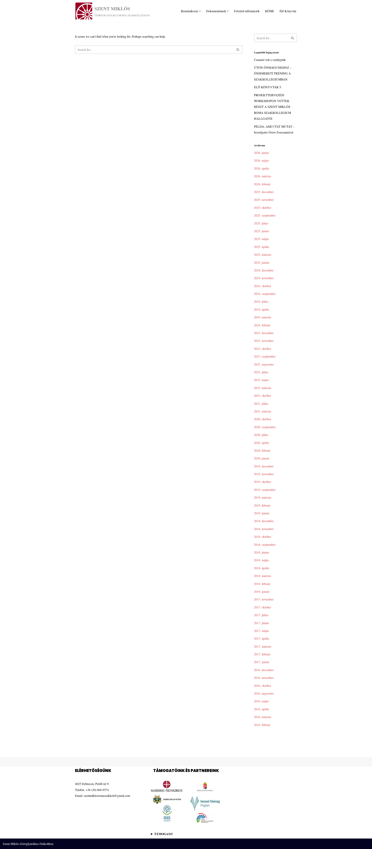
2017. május (261, 631)
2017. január (261, 662)
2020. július (261, 435)
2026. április (261, 168)
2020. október (262, 419)
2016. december (264, 670)
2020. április (261, 443)
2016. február (262, 725)
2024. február (262, 325)
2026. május (261, 160)
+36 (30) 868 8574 (97, 790)
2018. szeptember (265, 544)
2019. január (261, 513)
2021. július (261, 403)
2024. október (262, 286)
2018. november (264, 529)
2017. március (262, 646)
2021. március (262, 411)
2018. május (261, 560)
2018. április (261, 568)
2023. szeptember (265, 356)
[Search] (238, 49)
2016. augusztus (264, 693)
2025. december (264, 192)
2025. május (261, 239)
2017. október (262, 607)
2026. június (261, 153)
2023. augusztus (264, 364)
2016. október (262, 686)
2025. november (264, 200)
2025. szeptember (265, 215)
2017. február (262, 654)
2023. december (264, 333)
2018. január (261, 591)
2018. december (264, 521)
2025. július (261, 223)
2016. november (264, 678)
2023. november (264, 341)
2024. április (261, 309)
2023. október (262, 349)
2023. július (261, 372)
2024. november (264, 278)
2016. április (261, 709)
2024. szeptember (265, 294)
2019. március (262, 497)
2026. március (262, 176)
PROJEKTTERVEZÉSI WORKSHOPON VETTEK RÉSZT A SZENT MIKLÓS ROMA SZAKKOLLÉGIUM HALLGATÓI (272, 107)
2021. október (262, 395)
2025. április (261, 247)
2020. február (262, 450)
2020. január (261, 458)
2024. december (264, 270)
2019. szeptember (265, 490)
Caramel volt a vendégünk (270, 60)
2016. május (261, 701)
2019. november (264, 474)
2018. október (262, 537)
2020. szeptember (265, 427)
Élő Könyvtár (288, 11)
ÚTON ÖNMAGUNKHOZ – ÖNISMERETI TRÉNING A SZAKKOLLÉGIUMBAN (272, 73)
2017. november (264, 599)
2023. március (262, 388)
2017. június (261, 623)
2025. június (261, 231)
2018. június (261, 552)
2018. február (262, 584)
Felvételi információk (247, 11)
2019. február (262, 505)
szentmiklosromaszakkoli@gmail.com (107, 796)
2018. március (262, 576)
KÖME (269, 11)
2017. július (261, 615)
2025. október (262, 207)
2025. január (261, 262)
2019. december (264, 466)
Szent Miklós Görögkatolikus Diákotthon (28, 844)
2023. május (261, 380)
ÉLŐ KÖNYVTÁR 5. (268, 87)
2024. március (262, 317)
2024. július (261, 301)
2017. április (261, 638)
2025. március (262, 254)
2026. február (262, 184)
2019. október (262, 482)
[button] (200, 11)
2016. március (262, 717)
